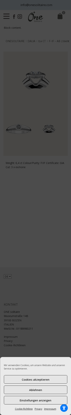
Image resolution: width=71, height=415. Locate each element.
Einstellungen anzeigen (35, 400)
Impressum (50, 408)
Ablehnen (35, 390)
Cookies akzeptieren (35, 379)
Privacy (38, 408)
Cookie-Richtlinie (24, 408)
